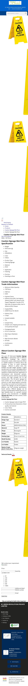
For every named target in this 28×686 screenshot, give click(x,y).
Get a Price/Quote (6, 236)
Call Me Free (15, 671)
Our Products (6, 618)
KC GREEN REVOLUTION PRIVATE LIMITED (15, 8)
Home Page (5, 614)
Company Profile (7, 616)
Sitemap (5, 622)
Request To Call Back (7, 224)
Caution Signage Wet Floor (12, 230)
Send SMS (15, 666)
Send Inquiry (7, 222)
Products (7, 228)
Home (6, 226)
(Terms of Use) (19, 679)
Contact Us (5, 620)
